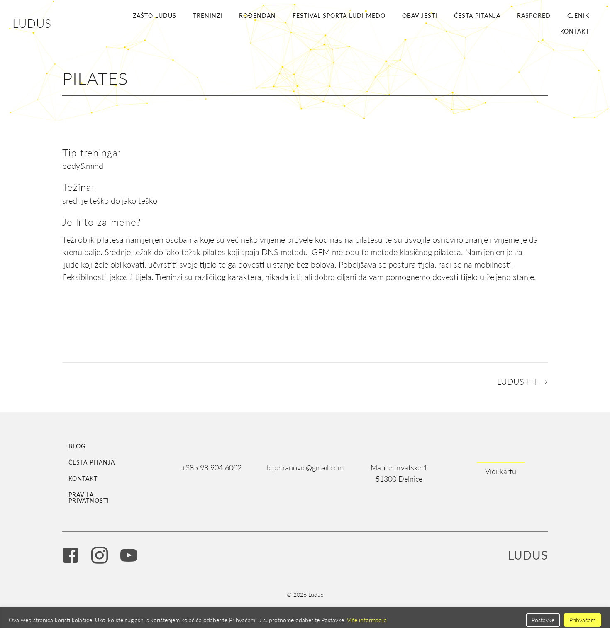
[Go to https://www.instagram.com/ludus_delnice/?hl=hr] (99, 556)
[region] (305, 617)
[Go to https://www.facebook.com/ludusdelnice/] (70, 556)
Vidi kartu (500, 471)
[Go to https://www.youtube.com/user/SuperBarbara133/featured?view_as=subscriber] (128, 556)
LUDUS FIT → (522, 381)
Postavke (543, 619)
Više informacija (367, 619)
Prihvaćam (582, 619)
